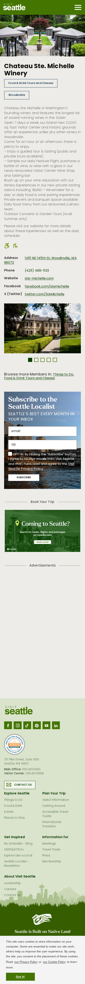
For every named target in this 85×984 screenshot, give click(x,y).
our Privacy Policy (26, 961)
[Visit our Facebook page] (8, 725)
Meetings (49, 843)
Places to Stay (14, 818)
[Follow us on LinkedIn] (56, 725)
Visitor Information (55, 800)
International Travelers (51, 824)
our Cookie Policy (54, 961)
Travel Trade (51, 849)
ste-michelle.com (39, 278)
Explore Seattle (17, 793)
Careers (10, 889)
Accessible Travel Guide (55, 814)
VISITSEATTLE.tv (14, 849)
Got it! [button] (20, 976)
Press (46, 855)
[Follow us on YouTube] (46, 725)
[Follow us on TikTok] (27, 725)
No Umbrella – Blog (18, 843)
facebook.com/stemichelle (47, 286)
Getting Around (53, 806)
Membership (51, 861)
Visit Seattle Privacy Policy (41, 466)
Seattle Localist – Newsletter (16, 863)
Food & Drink (13, 806)
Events (9, 812)
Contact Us (23, 785)
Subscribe (24, 478)
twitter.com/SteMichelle (44, 294)
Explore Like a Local (18, 855)
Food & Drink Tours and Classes (30, 83)
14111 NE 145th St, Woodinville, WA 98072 (40, 260)
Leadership (12, 883)
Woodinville (16, 95)
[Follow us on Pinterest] (37, 725)
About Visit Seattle (19, 876)
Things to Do (63, 374)
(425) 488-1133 (37, 270)
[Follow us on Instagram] (17, 725)
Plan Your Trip (54, 793)
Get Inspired (14, 837)
